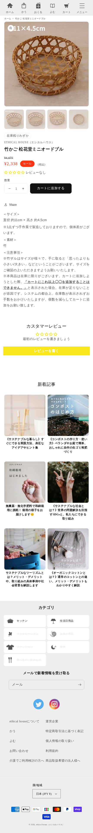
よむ (13, 741)
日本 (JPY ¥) (44, 793)
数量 (7, 180)
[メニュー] (82, 4)
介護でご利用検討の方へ (27, 760)
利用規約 (52, 750)
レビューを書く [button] (46, 351)
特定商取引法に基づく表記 (64, 731)
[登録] (79, 684)
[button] (82, 4)
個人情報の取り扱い (60, 741)
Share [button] (13, 204)
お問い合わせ (19, 750)
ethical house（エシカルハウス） (50, 825)
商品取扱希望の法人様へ (63, 760)
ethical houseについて (25, 721)
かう (13, 731)
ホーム (7, 18)
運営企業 (52, 721)
